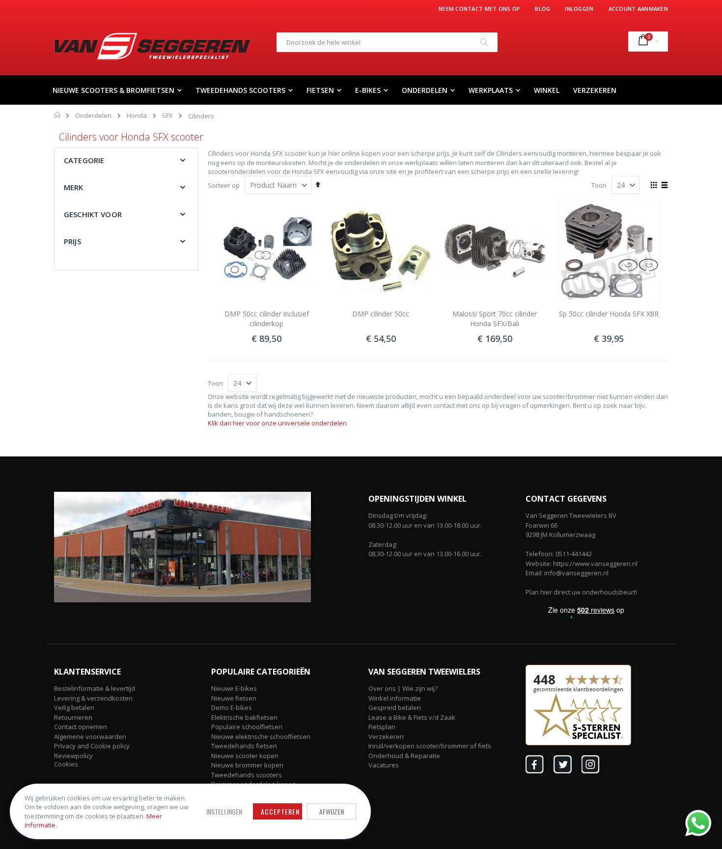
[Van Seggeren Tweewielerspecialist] (152, 46)
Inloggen (579, 8)
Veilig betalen (74, 707)
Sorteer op (224, 185)
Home (57, 115)
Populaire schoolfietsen (246, 726)
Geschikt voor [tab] (93, 214)
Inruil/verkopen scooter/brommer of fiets (429, 745)
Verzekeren (386, 736)
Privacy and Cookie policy (92, 745)
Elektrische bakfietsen (244, 717)
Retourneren (73, 717)
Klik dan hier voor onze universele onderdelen (277, 423)
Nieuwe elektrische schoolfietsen (260, 736)
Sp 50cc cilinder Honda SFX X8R (609, 313)
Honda (137, 116)
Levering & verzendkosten (93, 698)
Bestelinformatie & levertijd (94, 688)
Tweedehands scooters (246, 774)
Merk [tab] (73, 187)
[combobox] (387, 42)
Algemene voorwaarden (90, 736)
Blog (542, 8)
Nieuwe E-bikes (234, 688)
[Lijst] (664, 185)
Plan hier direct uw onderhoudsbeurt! (581, 592)
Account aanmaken (638, 8)
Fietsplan (381, 726)
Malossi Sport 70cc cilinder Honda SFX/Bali (494, 318)
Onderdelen (93, 116)
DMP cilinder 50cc (380, 313)
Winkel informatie (394, 698)
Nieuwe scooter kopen (244, 755)
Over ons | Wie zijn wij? (403, 688)
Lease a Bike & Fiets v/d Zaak (411, 717)
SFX (167, 116)
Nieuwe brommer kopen (247, 765)
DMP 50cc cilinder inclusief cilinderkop (266, 318)
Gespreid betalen (394, 707)
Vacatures (383, 765)
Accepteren (280, 811)
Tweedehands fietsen (244, 745)
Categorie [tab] (84, 160)
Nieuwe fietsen (233, 698)
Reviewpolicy (73, 755)
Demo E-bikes (231, 707)
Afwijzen (331, 811)
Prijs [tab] (72, 241)
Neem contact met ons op (479, 8)
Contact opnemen (80, 726)
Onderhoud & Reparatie (404, 755)
